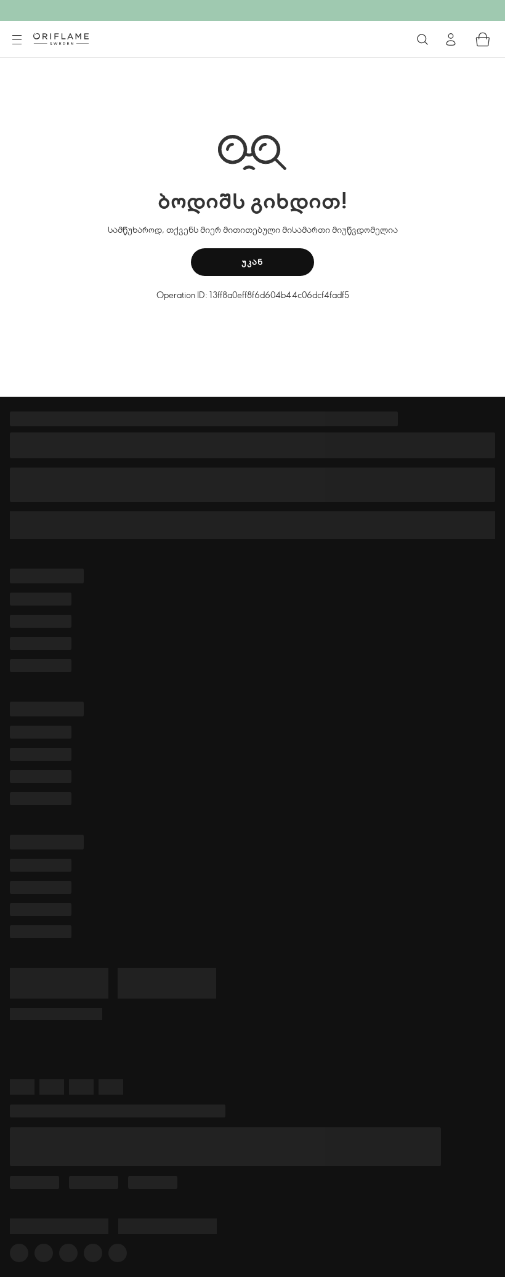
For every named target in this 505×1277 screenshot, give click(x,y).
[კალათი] (483, 39)
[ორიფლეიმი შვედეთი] (61, 39)
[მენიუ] (16, 40)
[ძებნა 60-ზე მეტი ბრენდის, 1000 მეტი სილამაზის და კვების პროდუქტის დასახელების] (422, 39)
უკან (252, 261)
